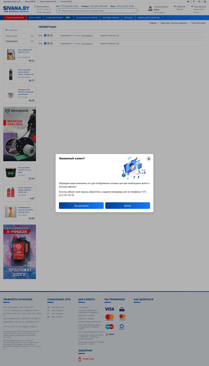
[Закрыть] (148, 158)
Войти (127, 205)
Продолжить (81, 205)
